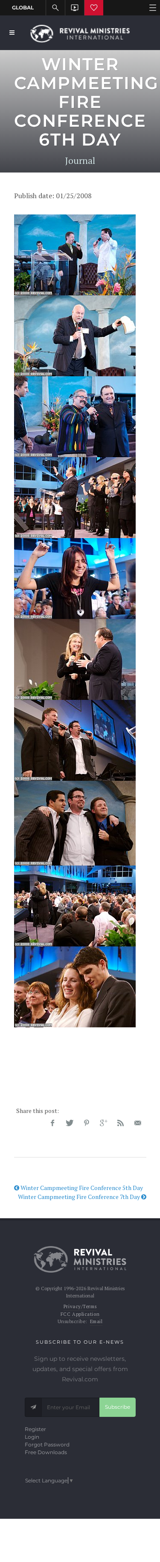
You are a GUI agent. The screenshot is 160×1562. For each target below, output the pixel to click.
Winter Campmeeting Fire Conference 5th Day (81, 1188)
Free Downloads (46, 1452)
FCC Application (80, 1314)
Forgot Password (47, 1444)
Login (32, 1437)
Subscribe (117, 1407)
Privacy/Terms (80, 1306)
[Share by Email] (137, 1123)
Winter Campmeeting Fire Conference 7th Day (79, 1197)
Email (96, 1321)
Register (35, 1429)
